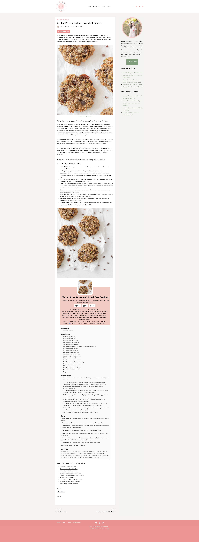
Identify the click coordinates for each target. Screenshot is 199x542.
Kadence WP (105, 528)
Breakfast (59, 19)
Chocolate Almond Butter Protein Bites (70, 473)
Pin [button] (86, 306)
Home (89, 6)
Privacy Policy (77, 522)
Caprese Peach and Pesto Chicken (132, 80)
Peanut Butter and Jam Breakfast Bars (70, 481)
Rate (92, 306)
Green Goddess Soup (60, 510)
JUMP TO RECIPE (64, 31)
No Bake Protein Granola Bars (68, 477)
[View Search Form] (142, 6)
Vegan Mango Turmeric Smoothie (69, 483)
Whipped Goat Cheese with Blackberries (133, 87)
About (103, 6)
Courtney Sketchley (65, 26)
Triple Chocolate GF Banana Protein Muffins (72, 475)
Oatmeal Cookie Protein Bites (68, 466)
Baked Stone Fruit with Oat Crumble (132, 84)
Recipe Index (96, 6)
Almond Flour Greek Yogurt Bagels (132, 101)
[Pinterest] (139, 6)
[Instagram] (136, 6)
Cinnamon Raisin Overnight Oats (69, 469)
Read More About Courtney (132, 62)
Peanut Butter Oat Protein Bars (68, 471)
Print (78, 306)
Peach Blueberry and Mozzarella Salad (133, 72)
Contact (109, 6)
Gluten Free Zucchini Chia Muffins (106, 510)
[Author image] (58, 27)
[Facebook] (133, 6)
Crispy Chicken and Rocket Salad (132, 82)
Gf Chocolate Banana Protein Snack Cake (71, 479)
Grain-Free (66, 19)
